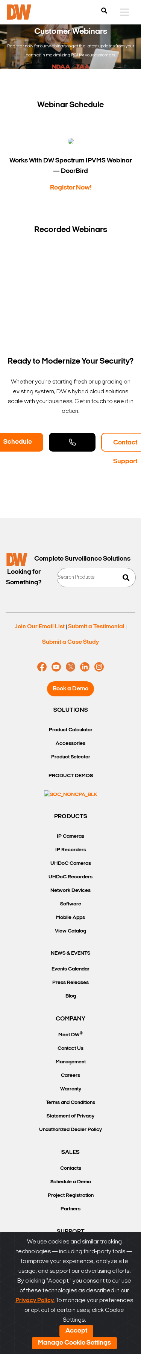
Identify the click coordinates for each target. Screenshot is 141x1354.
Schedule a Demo (70, 1182)
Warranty (70, 1089)
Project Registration (71, 1195)
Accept (76, 1331)
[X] (70, 667)
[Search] (104, 11)
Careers (70, 1075)
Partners (70, 1209)
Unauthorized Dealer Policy (70, 1130)
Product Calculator (70, 730)
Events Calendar (70, 969)
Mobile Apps (70, 917)
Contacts (70, 1168)
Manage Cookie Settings (74, 1343)
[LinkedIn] (84, 667)
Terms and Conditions (70, 1102)
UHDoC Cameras (70, 863)
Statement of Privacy (70, 1116)
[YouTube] (56, 667)
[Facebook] (42, 667)
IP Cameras (70, 836)
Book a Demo (70, 689)
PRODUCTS (70, 817)
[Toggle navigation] (124, 12)
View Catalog (70, 931)
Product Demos (71, 776)
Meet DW (70, 1034)
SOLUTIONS (70, 710)
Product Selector (70, 757)
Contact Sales (72, 442)
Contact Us (70, 1048)
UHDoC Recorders (70, 877)
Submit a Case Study (70, 642)
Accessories (70, 743)
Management (71, 1062)
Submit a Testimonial (96, 627)
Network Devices (70, 890)
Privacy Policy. (35, 1301)
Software (70, 904)
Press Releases (70, 983)
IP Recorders (70, 850)
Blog (70, 996)
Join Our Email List (40, 627)
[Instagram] (99, 667)
